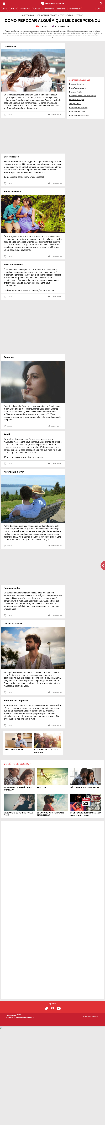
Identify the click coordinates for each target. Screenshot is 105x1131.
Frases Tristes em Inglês (77, 88)
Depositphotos (28, 1017)
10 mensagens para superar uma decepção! (24, 177)
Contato (87, 1016)
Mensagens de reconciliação (79, 116)
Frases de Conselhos (76, 84)
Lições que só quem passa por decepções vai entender (29, 290)
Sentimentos (66, 15)
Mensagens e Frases (46, 15)
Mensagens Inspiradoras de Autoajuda (82, 96)
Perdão (79, 15)
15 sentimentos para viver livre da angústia (23, 457)
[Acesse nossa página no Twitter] (46, 1008)
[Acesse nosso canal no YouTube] (58, 1008)
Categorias (28, 15)
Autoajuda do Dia (75, 104)
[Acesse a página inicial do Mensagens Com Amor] (52, 3)
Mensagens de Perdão (77, 112)
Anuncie (95, 1016)
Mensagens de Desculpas (78, 108)
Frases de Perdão (75, 92)
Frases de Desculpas (76, 100)
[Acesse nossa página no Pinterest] (52, 1008)
